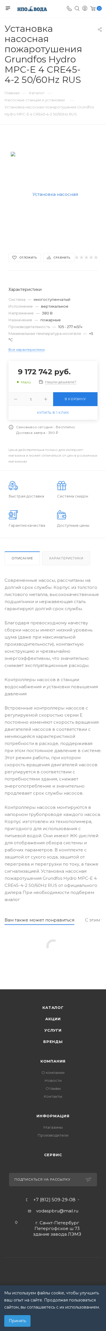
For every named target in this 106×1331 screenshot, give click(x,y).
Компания (53, 1061)
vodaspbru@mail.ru (57, 1211)
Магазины (53, 1127)
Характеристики (66, 558)
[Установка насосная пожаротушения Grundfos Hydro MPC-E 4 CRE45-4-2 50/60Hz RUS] (53, 194)
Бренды (53, 1041)
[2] (81, 257)
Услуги (53, 1030)
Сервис (53, 1154)
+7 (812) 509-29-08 (54, 1200)
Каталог (53, 1007)
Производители (53, 1135)
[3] (86, 257)
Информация (53, 1116)
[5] (95, 257)
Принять (17, 1320)
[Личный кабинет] (84, 9)
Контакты (53, 1096)
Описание (22, 558)
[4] (90, 257)
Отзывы (53, 1088)
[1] (76, 257)
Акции (53, 1019)
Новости (53, 1080)
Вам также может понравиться (39, 920)
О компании (53, 1072)
